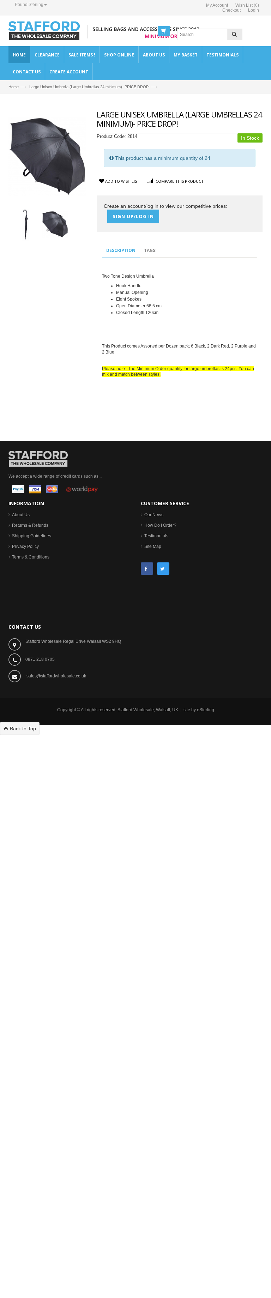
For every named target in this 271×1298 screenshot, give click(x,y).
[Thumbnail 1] (25, 224)
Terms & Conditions (30, 557)
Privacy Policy (25, 546)
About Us (21, 514)
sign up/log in (133, 216)
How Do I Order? (160, 525)
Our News (153, 514)
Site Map (152, 546)
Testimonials (156, 535)
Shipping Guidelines (31, 535)
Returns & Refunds (30, 525)
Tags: (150, 250)
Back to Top (22, 728)
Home (13, 87)
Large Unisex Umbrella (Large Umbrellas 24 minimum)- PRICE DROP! (89, 87)
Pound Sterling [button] (29, 4)
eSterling (205, 709)
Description (121, 250)
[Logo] (38, 458)
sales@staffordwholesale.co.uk (56, 676)
